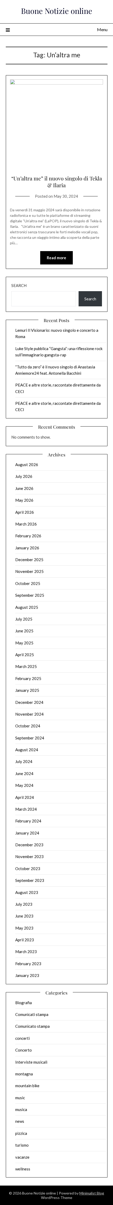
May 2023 (24, 928)
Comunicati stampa (31, 1014)
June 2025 (24, 630)
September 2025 (29, 595)
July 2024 (23, 761)
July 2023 (23, 904)
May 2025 (24, 642)
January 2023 (27, 975)
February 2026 (28, 535)
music (20, 1097)
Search (19, 285)
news (19, 1121)
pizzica (21, 1133)
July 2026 (23, 476)
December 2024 (29, 702)
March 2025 (26, 666)
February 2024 (28, 821)
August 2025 (26, 607)
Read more (56, 257)
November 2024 (29, 714)
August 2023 (26, 892)
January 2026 (27, 547)
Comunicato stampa (32, 1026)
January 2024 (27, 833)
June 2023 (24, 916)
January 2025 (27, 690)
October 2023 (27, 868)
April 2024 (24, 797)
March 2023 (26, 951)
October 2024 (27, 725)
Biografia (23, 1002)
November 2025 (29, 571)
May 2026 (24, 500)
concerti (22, 1038)
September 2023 (29, 880)
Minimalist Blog (91, 1193)
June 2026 (24, 488)
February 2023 (28, 963)
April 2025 (24, 654)
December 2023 (29, 844)
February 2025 (28, 678)
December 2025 (29, 559)
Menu (102, 29)
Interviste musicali (31, 1062)
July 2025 (23, 619)
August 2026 (26, 464)
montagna (24, 1073)
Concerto (23, 1050)
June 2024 (24, 773)
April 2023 (24, 939)
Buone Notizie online (56, 11)
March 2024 (26, 809)
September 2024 (29, 738)
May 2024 (24, 785)
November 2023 (29, 856)
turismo (22, 1145)
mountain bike (27, 1085)
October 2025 (27, 583)
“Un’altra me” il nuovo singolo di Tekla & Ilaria (56, 182)
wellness (22, 1169)
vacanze (22, 1157)
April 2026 (24, 512)
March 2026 (26, 524)
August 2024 (26, 749)
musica (21, 1109)
